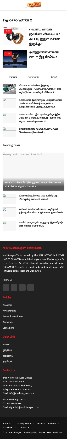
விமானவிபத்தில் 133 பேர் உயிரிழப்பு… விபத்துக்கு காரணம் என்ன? (38, 197)
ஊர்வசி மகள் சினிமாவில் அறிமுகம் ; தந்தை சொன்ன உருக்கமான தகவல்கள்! (41, 211)
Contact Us (8, 328)
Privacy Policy (9, 311)
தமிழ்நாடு (8, 356)
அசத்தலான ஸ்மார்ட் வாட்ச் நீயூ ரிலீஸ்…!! (44, 54)
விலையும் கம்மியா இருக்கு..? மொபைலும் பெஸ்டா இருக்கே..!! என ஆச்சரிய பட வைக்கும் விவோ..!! (40, 88)
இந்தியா (7, 350)
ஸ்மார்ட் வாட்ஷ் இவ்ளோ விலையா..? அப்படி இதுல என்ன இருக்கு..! (44, 36)
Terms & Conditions (13, 316)
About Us (7, 305)
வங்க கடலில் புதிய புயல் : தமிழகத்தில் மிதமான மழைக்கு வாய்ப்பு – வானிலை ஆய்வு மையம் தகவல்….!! (40, 117)
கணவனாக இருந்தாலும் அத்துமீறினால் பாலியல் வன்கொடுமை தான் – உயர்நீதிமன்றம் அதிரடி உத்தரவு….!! (40, 103)
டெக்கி (8, 31)
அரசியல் (7, 362)
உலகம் (6, 344)
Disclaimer (8, 322)
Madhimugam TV (17, 432)
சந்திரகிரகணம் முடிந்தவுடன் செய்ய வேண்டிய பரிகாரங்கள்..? (38, 130)
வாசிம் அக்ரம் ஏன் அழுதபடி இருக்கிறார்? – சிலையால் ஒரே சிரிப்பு (41, 224)
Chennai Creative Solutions (50, 432)
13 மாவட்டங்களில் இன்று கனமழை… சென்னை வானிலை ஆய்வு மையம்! (33, 184)
